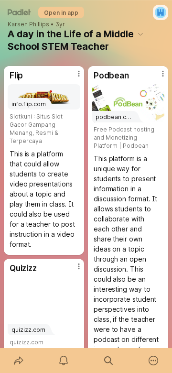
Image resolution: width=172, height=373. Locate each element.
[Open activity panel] (63, 360)
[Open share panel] (18, 360)
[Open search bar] (108, 360)
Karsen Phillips (28, 24)
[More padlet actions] (153, 360)
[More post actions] (72, 77)
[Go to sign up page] (160, 12)
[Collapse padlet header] (140, 34)
